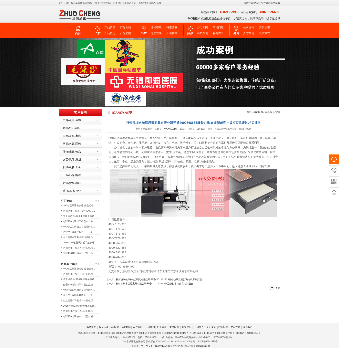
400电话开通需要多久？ (151, 333)
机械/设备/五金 (72, 167)
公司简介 (199, 327)
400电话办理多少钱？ (127, 333)
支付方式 (235, 327)
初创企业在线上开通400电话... (79, 210)
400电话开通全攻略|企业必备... (79, 205)
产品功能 (125, 33)
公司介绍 (248, 27)
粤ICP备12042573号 (207, 341)
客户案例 (202, 33)
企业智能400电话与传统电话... (79, 237)
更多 (97, 200)
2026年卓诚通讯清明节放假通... (79, 242)
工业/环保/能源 (72, 175)
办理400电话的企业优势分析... (79, 253)
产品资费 (109, 27)
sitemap (199, 345)
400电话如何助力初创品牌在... (79, 226)
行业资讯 (162, 327)
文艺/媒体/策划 (72, 159)
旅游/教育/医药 (72, 143)
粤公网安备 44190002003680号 (156, 345)
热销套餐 (91, 327)
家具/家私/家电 (72, 135)
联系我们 (247, 327)
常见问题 (218, 27)
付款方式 (268, 3)
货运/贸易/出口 (72, 183)
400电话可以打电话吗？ (248, 333)
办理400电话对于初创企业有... (79, 221)
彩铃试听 (218, 33)
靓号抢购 (103, 327)
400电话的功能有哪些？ (176, 333)
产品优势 (109, 33)
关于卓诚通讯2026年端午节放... (79, 216)
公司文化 (211, 327)
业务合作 (258, 3)
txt (209, 345)
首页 (249, 112)
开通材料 (171, 33)
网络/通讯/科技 (72, 128)
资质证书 (264, 27)
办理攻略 (156, 33)
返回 (277, 288)
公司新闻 (202, 27)
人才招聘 (248, 33)
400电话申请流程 (106, 333)
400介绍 (115, 327)
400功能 (126, 327)
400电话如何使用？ (225, 333)
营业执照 (178, 345)
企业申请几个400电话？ (202, 333)
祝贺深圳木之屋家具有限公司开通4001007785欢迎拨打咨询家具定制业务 (154, 283)
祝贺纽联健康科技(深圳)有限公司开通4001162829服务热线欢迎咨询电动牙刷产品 (159, 279)
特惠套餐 (171, 27)
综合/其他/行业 (72, 190)
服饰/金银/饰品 (72, 151)
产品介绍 (125, 27)
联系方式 (248, 3)
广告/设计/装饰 (72, 120)
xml (205, 345)
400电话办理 (171, 128)
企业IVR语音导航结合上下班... (79, 232)
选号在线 (156, 27)
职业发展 (223, 327)
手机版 (276, 3)
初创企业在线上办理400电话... (79, 248)
